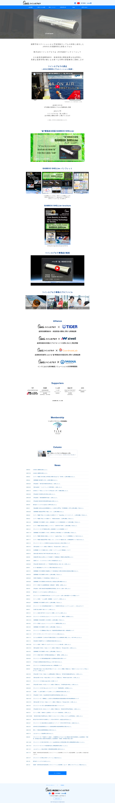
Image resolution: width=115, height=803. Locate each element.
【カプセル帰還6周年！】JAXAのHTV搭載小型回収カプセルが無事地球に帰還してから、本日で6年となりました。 (58, 637)
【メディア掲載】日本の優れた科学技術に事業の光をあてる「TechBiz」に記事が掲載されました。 (54, 476)
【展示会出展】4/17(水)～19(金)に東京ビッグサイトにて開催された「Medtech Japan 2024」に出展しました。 (57, 677)
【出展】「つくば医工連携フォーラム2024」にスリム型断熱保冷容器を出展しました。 (52, 691)
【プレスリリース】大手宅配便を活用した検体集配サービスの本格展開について (50, 529)
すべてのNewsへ (57, 773)
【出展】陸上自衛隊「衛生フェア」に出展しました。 (44, 609)
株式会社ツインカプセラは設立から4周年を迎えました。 (45, 592)
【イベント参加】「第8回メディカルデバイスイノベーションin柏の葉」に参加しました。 (52, 644)
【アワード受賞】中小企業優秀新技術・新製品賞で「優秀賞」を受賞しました (50, 585)
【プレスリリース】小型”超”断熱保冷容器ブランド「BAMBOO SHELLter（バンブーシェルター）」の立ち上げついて (58, 606)
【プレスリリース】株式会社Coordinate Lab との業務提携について (47, 665)
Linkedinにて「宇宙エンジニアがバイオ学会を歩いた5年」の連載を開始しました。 (51, 490)
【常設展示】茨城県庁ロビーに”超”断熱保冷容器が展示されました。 (47, 641)
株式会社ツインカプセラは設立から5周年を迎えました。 (45, 504)
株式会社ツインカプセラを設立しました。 (42, 761)
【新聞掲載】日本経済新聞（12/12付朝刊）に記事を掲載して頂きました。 (49, 620)
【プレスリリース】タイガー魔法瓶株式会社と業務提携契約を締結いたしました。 (51, 745)
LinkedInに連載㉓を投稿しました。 (40, 469)
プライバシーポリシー (50, 785)
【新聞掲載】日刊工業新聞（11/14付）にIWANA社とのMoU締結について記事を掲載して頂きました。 (55, 532)
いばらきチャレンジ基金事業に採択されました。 (43, 733)
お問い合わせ (84, 7)
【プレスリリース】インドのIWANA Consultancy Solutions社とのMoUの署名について (51, 543)
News (73, 7)
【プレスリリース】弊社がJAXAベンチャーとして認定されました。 (47, 757)
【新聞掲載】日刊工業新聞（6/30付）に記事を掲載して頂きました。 (48, 574)
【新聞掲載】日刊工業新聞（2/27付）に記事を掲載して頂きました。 (48, 602)
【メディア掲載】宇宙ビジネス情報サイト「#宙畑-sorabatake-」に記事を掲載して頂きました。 (53, 518)
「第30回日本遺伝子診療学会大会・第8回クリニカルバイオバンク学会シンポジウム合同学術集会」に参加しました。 (58, 716)
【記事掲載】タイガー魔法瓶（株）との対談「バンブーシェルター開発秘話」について (51, 550)
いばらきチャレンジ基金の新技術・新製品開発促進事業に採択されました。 (49, 749)
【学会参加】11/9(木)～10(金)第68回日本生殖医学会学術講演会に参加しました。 (50, 695)
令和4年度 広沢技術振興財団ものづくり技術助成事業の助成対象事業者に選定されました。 (52, 726)
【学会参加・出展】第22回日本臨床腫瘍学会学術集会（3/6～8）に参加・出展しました (51, 588)
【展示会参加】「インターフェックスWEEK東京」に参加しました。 (48, 487)
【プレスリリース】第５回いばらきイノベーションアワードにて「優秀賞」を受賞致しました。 (53, 616)
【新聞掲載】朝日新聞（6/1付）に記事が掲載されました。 (45, 480)
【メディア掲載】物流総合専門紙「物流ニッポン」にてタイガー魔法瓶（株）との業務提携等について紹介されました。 (59, 539)
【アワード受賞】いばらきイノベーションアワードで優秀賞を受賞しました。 (50, 623)
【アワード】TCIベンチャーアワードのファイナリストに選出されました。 (49, 634)
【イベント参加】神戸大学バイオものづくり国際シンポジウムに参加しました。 (50, 613)
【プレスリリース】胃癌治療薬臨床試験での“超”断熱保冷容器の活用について (49, 658)
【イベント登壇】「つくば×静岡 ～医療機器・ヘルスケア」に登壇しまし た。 (50, 599)
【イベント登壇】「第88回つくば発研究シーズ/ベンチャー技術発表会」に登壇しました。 (52, 712)
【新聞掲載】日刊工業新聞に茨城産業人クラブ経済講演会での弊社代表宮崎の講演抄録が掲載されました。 (56, 571)
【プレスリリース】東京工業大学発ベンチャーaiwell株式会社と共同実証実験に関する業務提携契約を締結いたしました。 (59, 742)
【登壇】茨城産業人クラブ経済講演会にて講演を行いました (46, 578)
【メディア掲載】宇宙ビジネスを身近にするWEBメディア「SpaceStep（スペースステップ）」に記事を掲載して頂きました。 (60, 515)
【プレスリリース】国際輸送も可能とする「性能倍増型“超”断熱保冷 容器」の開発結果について (53, 630)
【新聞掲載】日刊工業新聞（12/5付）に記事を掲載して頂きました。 (48, 627)
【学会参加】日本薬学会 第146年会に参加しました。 (44, 494)
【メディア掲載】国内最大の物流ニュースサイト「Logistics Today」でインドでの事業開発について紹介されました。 (58, 536)
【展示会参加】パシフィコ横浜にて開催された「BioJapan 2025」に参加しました (50, 546)
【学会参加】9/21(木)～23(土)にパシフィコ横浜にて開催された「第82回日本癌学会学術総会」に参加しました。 (57, 709)
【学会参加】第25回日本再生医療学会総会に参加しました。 (46, 501)
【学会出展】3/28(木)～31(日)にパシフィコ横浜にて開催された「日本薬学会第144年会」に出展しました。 (56, 684)
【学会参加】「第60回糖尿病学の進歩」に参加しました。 (45, 497)
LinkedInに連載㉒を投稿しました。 (40, 473)
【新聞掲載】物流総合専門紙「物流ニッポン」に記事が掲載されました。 (49, 511)
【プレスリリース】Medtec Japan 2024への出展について (45, 681)
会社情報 (30, 7)
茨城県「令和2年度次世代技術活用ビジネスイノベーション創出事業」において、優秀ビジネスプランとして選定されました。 (60, 764)
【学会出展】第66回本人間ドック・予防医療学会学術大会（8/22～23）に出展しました (52, 564)
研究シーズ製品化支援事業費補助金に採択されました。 (45, 730)
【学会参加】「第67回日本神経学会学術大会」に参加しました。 (47, 483)
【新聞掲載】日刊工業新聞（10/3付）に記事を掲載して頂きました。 (48, 651)
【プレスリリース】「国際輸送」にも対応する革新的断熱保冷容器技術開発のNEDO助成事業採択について (56, 698)
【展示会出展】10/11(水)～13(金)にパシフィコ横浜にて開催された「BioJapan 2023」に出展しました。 (55, 702)
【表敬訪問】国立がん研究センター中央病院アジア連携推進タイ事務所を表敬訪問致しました (53, 557)
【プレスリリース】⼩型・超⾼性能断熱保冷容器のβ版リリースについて (48, 705)
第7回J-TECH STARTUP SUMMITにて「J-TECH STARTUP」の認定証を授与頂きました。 (52, 719)
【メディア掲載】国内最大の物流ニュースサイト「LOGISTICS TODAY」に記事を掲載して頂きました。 (55, 525)
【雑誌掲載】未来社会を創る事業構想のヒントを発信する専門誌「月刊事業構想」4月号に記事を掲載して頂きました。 (58, 508)
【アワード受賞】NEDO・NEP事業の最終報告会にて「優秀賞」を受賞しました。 (51, 655)
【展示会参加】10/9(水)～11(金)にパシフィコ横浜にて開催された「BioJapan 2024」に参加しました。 (55, 648)
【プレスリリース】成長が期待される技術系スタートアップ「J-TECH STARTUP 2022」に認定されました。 (56, 723)
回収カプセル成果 (41, 7)
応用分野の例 (63, 7)
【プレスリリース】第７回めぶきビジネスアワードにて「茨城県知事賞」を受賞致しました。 (53, 688)
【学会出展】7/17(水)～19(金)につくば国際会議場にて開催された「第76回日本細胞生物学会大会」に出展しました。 (58, 674)
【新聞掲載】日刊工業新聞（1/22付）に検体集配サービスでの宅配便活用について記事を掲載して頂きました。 (57, 522)
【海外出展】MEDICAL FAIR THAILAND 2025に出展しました (46, 553)
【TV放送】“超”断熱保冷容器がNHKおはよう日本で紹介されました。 (48, 662)
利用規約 (62, 785)
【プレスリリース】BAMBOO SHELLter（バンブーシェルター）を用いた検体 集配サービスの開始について (56, 595)
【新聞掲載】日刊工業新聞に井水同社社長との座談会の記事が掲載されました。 (50, 581)
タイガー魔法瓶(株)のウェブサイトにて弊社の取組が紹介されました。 (48, 567)
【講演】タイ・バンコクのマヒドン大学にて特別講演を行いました (47, 560)
